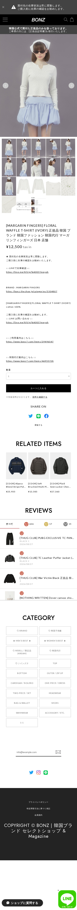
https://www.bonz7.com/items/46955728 (30, 361)
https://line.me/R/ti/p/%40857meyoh (27, 272)
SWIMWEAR (22, 713)
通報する (38, 425)
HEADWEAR (55, 693)
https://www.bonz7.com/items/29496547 (30, 341)
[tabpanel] (38, 85)
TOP (55, 663)
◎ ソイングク (22, 663)
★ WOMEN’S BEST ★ (55, 640)
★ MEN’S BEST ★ (22, 640)
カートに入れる (38, 388)
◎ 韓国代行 (55, 650)
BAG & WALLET (22, 703)
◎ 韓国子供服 (55, 630)
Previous (5, 85)
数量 (8, 369)
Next (71, 85)
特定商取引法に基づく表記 (38, 808)
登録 (58, 752)
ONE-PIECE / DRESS (55, 683)
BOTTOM (22, 673)
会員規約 (38, 815)
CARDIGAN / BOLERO (22, 683)
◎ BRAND (22, 630)
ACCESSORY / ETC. (55, 713)
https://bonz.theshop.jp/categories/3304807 (31, 291)
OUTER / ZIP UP (55, 673)
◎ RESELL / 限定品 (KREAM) (22, 652)
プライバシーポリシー (38, 802)
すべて (9, 524)
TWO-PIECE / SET (22, 693)
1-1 (22, 722)
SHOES (55, 703)
